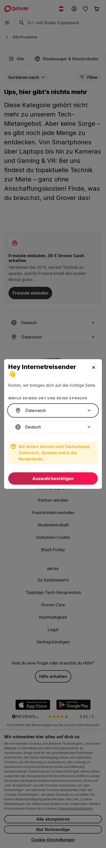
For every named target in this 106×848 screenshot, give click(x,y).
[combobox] (53, 410)
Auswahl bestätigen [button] (53, 478)
